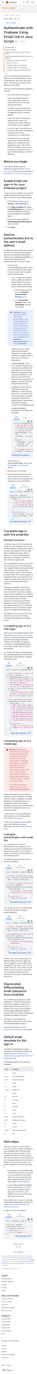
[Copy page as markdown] (22, 41)
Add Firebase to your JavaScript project (18, 173)
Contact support (6, 1319)
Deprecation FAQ (19, 789)
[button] (16, 418)
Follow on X (5, 1305)
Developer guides (7, 1278)
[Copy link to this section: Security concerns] (26, 540)
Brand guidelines (7, 1331)
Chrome (4, 1348)
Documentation (8, 8)
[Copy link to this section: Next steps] (20, 1142)
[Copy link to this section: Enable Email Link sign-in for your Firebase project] (28, 188)
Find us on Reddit (7, 1302)
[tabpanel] (22, 439)
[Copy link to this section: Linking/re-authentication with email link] (10, 840)
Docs (12, 15)
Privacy (9, 1365)
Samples (4, 1284)
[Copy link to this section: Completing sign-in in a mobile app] (19, 744)
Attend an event (6, 1310)
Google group (6, 1325)
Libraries (4, 1287)
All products (5, 1357)
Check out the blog (7, 1299)
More (25, 418)
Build (18, 15)
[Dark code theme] (28, 421)
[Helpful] (15, 18)
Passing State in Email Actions (18, 465)
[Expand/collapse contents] (15, 47)
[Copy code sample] (31, 421)
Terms (3, 1365)
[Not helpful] (18, 18)
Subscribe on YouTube (8, 1307)
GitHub (4, 1290)
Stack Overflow (6, 1322)
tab (19, 297)
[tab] (16, 418)
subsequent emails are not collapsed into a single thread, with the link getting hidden (18, 1056)
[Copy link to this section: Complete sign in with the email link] (30, 535)
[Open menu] (3, 2)
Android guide (17, 818)
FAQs (3, 1334)
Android (4, 1345)
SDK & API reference (8, 1281)
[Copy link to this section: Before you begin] (29, 162)
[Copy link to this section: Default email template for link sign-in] (15, 1044)
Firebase (6, 15)
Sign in (33, 2)
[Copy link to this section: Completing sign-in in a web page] (17, 629)
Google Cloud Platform (8, 1354)
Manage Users (25, 1182)
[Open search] (24, 2)
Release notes (6, 1328)
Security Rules (26, 1187)
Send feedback (11, 23)
